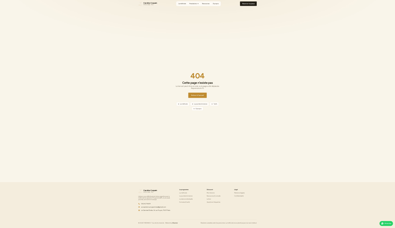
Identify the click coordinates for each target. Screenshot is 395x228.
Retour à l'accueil (197, 95)
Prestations (193, 4)
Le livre (209, 199)
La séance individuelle (186, 199)
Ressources (206, 4)
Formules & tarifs (184, 202)
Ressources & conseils (214, 196)
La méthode (182, 4)
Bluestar (175, 223)
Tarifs (215, 104)
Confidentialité (239, 196)
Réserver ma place (248, 4)
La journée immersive (200, 104)
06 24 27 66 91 (146, 204)
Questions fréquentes (213, 202)
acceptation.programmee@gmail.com (153, 207)
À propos (216, 4)
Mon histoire (211, 193)
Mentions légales (239, 193)
